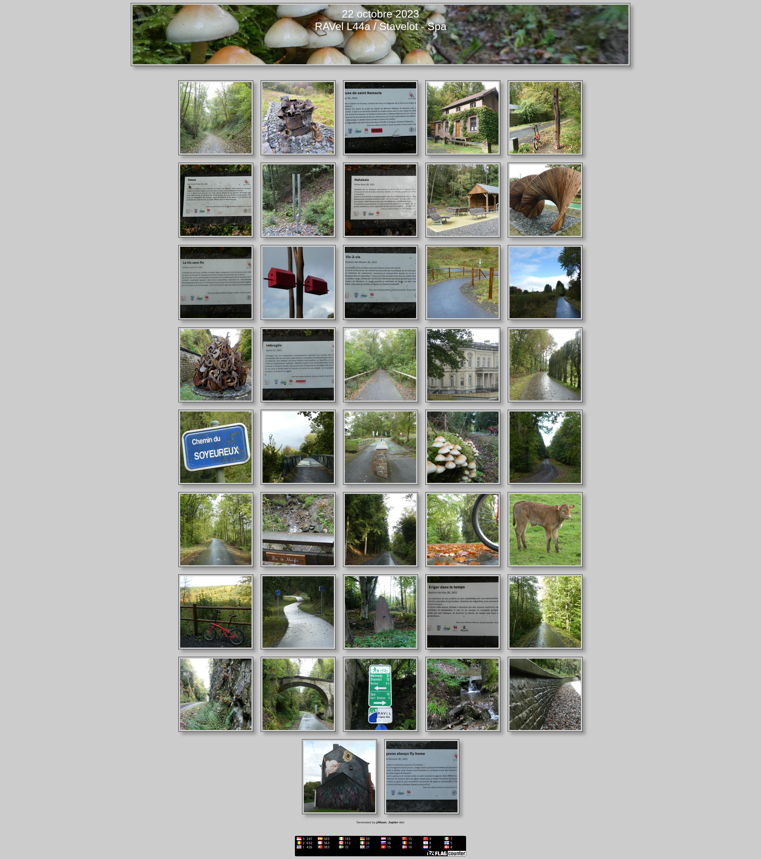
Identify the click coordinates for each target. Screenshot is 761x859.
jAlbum (381, 822)
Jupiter (393, 822)
